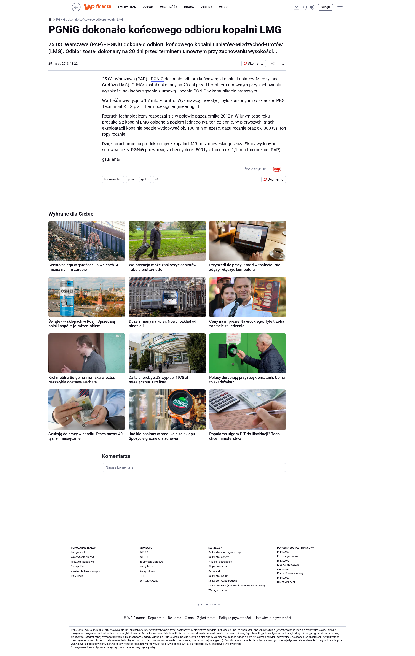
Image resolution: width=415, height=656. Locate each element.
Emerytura (127, 7)
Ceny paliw (77, 566)
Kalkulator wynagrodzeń (222, 580)
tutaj (152, 647)
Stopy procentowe (218, 566)
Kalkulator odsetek (219, 557)
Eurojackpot (78, 552)
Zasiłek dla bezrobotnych (85, 571)
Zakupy (206, 7)
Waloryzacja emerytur (83, 557)
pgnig (132, 179)
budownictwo (113, 179)
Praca (189, 7)
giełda (145, 179)
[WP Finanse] (101, 7)
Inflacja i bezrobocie (220, 561)
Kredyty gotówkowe (288, 556)
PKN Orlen (77, 576)
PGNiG (157, 78)
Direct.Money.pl (286, 582)
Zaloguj (325, 7)
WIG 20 (144, 552)
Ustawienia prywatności (272, 618)
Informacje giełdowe (151, 561)
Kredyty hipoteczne (288, 564)
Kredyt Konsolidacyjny (290, 573)
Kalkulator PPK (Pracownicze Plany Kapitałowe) (236, 585)
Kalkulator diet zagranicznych (225, 552)
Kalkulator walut (218, 576)
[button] (308, 7)
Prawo (148, 7)
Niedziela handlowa (82, 561)
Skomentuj (256, 63)
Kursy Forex (146, 566)
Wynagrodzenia (217, 590)
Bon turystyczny (149, 580)
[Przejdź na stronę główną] (76, 10)
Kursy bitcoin (147, 571)
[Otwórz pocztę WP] (296, 7)
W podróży (168, 7)
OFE (142, 576)
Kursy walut (215, 571)
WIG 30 (144, 557)
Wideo (223, 7)
